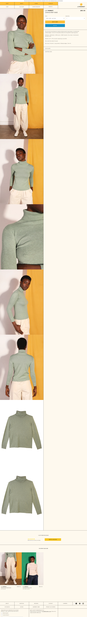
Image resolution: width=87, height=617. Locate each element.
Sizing (21, 606)
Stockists (7, 606)
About (21, 3)
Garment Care (36, 606)
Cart (7, 6)
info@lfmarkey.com (46, 611)
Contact (51, 603)
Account (22, 6)
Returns (36, 603)
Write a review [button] (53, 539)
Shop (7, 3)
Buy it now (55, 25)
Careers (65, 603)
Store (36, 3)
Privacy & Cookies (50, 606)
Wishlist (51, 3)
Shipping (22, 603)
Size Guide (47, 48)
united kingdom (36, 6)
